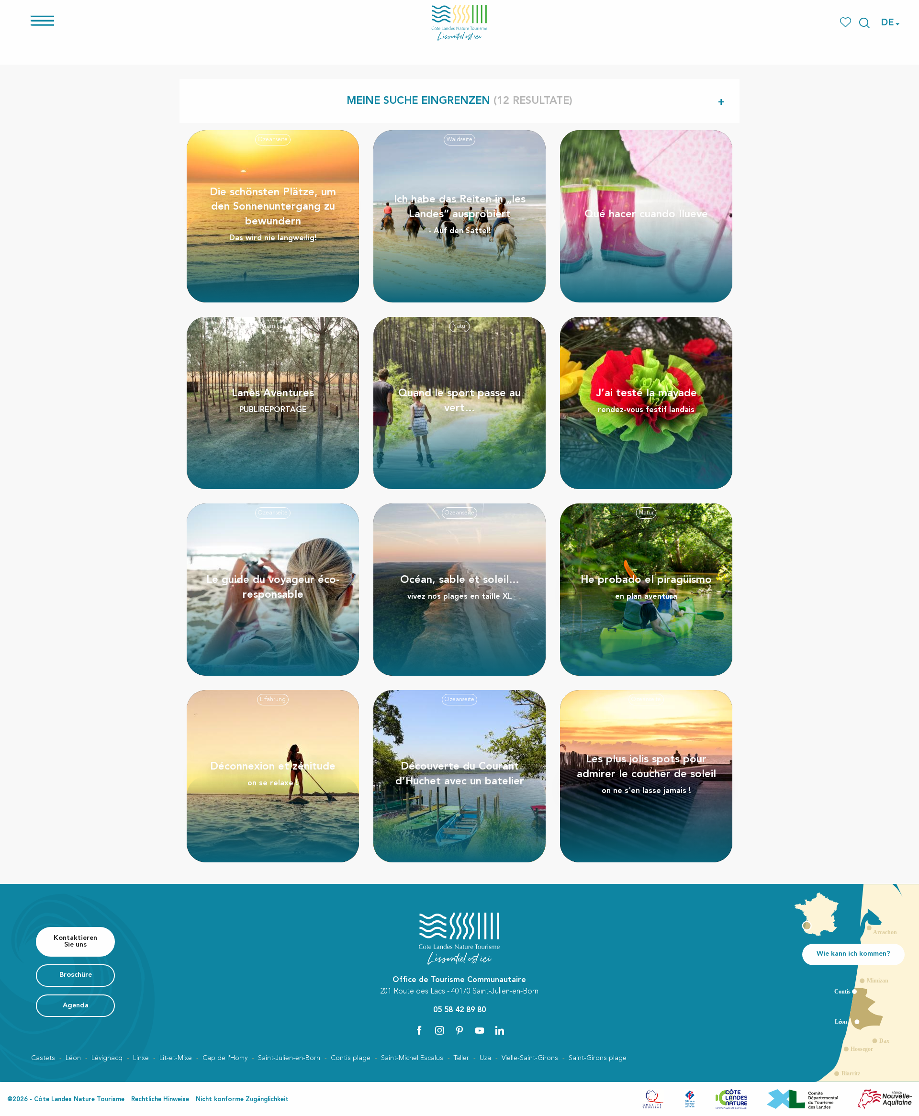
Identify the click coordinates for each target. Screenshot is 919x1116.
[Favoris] (846, 22)
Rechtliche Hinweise (160, 1099)
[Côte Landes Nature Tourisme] (459, 23)
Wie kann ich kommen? (853, 954)
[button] (864, 23)
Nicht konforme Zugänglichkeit (242, 1099)
